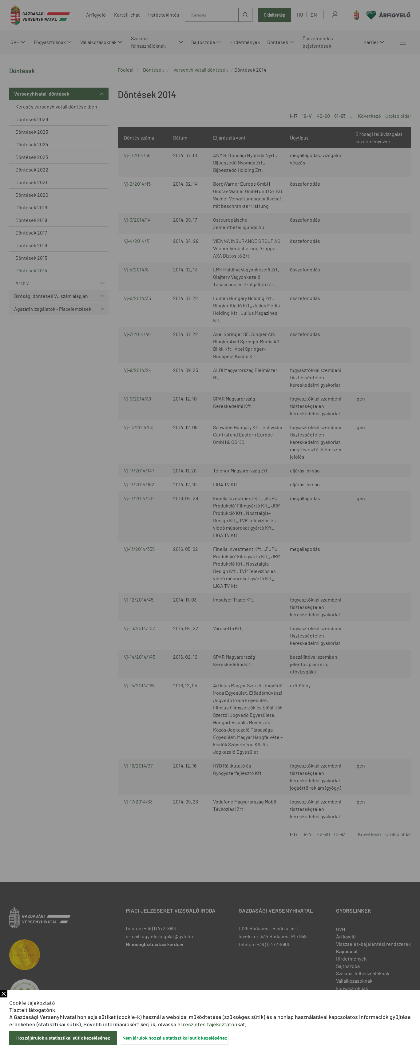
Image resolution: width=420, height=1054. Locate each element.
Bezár (3, 993)
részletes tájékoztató (208, 1024)
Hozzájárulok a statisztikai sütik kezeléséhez (63, 1037)
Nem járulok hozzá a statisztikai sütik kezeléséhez (174, 1037)
